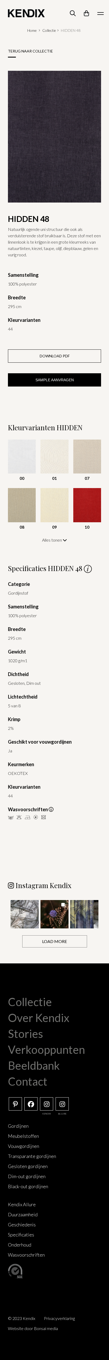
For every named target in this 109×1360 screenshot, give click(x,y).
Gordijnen (18, 1126)
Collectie (49, 30)
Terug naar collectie (30, 51)
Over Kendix (38, 1017)
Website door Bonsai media (33, 1328)
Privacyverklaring (59, 1318)
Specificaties (21, 1235)
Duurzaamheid (23, 1214)
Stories (25, 1033)
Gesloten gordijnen (28, 1166)
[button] (25, 914)
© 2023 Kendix (21, 1318)
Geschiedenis (22, 1224)
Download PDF (55, 356)
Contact (27, 1081)
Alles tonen (52, 539)
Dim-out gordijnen (27, 1176)
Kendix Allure (22, 1204)
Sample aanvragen (54, 380)
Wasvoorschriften (26, 1255)
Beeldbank (34, 1065)
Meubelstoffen (23, 1136)
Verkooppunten (46, 1049)
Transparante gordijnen (32, 1156)
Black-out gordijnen (28, 1186)
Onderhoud (19, 1245)
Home (32, 30)
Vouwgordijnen (23, 1146)
